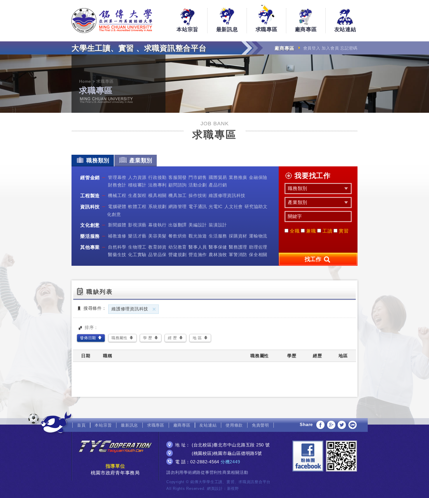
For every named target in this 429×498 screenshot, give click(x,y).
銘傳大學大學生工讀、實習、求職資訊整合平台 (112, 20)
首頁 (81, 425)
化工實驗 (137, 254)
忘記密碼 (349, 48)
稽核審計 (137, 184)
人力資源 (137, 177)
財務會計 (117, 184)
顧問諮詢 (177, 184)
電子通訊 (198, 206)
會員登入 (311, 48)
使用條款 (234, 425)
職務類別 (97, 160)
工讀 (326, 230)
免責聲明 (260, 425)
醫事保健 (218, 246)
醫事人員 (198, 246)
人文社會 (233, 206)
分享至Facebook (320, 424)
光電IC (216, 206)
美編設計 (198, 224)
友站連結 (345, 29)
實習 (342, 230)
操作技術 (198, 195)
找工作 (314, 259)
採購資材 (238, 235)
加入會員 (330, 48)
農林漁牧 (218, 254)
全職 (293, 230)
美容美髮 (157, 235)
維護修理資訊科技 (227, 195)
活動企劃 (198, 184)
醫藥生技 (117, 254)
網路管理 (177, 206)
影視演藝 (137, 224)
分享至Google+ (331, 424)
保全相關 (258, 254)
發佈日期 (88, 338)
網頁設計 (215, 488)
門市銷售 (198, 177)
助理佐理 (258, 246)
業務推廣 (238, 177)
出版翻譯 (177, 224)
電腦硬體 (117, 206)
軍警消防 (238, 254)
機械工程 (117, 195)
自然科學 (117, 246)
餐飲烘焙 (177, 235)
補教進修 (117, 235)
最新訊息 (227, 29)
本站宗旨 (187, 29)
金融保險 (258, 177)
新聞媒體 (117, 224)
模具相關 (157, 195)
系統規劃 (157, 206)
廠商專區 (306, 29)
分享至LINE (352, 424)
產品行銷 (218, 184)
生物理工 (137, 246)
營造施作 (198, 254)
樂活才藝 (137, 235)
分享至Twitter (341, 424)
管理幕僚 (117, 177)
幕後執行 (157, 224)
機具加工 (177, 195)
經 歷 (172, 338)
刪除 (154, 309)
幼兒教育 (177, 246)
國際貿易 (218, 177)
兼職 (310, 230)
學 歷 (147, 338)
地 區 (197, 338)
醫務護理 (238, 246)
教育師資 (157, 246)
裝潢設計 (218, 224)
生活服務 (218, 235)
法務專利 (157, 184)
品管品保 (157, 254)
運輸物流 (258, 235)
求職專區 (267, 29)
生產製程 (137, 195)
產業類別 (140, 160)
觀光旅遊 (198, 235)
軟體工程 (137, 206)
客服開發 (177, 177)
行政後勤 (157, 177)
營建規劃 (177, 254)
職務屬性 (119, 338)
